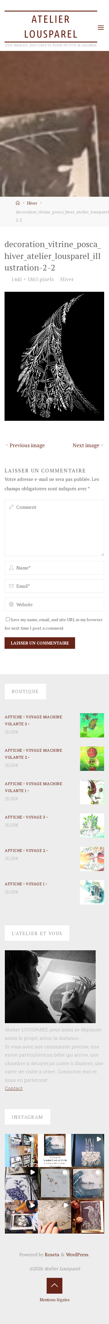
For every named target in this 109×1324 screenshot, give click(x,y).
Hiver (32, 203)
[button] (21, 1150)
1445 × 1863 (25, 279)
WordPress (77, 1254)
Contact (14, 1088)
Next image (86, 445)
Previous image (27, 445)
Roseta (51, 1254)
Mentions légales (55, 1299)
